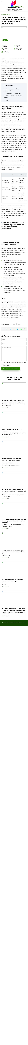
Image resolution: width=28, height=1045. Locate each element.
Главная (3, 14)
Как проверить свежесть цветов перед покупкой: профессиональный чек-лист (14, 491)
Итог (7, 100)
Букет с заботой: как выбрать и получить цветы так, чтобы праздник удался (12, 460)
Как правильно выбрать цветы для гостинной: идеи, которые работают (14, 609)
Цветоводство (14, 7)
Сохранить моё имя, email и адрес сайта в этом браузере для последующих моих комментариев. (14, 364)
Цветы (8, 14)
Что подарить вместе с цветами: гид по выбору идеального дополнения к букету (14, 520)
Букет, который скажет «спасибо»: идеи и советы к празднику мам (13, 401)
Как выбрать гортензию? (13, 93)
